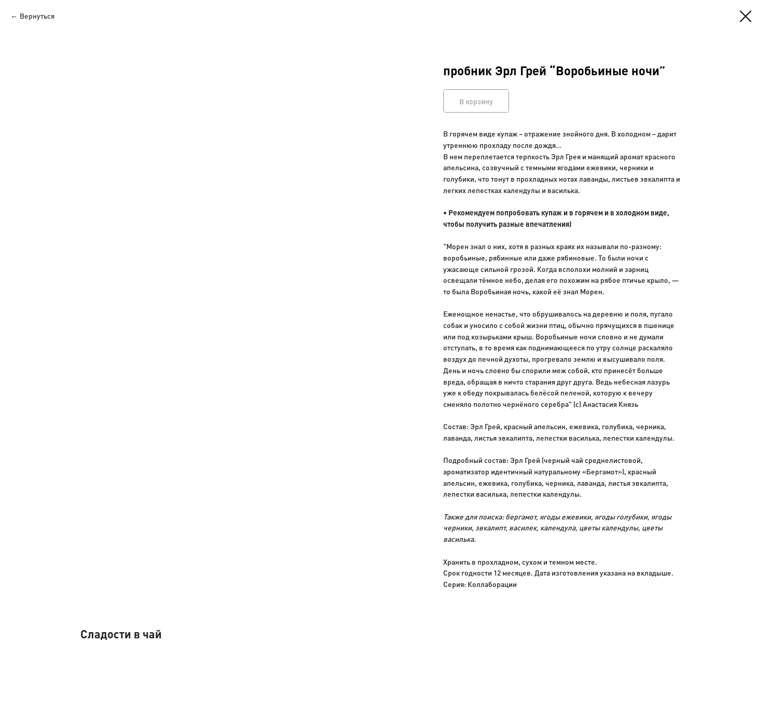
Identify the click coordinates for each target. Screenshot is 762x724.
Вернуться (37, 15)
